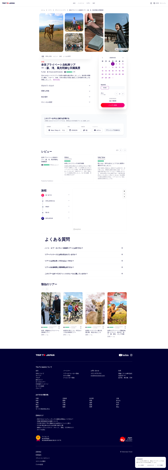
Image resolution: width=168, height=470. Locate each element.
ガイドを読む (41, 430)
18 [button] (119, 71)
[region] (100, 210)
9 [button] (112, 67)
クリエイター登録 (68, 378)
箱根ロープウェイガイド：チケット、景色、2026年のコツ (55, 427)
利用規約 (38, 455)
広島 (64, 403)
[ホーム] (8, 3)
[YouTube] (124, 355)
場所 (94, 3)
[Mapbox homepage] (77, 229)
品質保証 (38, 452)
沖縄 (64, 405)
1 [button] (109, 64)
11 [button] (119, 67)
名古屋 (91, 398)
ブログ (38, 378)
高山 (117, 407)
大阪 (117, 398)
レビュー (55, 56)
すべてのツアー (41, 382)
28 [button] (106, 78)
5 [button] (122, 64)
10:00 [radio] (104, 88)
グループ (38, 388)
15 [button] (109, 71)
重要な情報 (49, 56)
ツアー (88, 3)
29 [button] (109, 78)
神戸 (117, 405)
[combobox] (97, 130)
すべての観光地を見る (43, 409)
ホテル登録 (66, 375)
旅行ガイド (39, 380)
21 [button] (106, 74)
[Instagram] (131, 355)
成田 (90, 403)
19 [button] (123, 71)
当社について (40, 373)
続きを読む (56, 80)
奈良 (42, 62)
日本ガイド (40, 415)
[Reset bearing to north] (124, 196)
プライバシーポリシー (43, 458)
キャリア (38, 375)
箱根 (64, 407)
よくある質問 (67, 56)
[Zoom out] (124, 194)
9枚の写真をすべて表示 (121, 49)
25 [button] (119, 74)
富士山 (118, 400)
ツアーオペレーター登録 (71, 373)
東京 (37, 405)
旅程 (74, 3)
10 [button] (116, 67)
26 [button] (123, 74)
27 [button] (102, 78)
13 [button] (102, 71)
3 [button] (116, 64)
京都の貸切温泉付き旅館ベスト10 (47, 421)
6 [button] (102, 67)
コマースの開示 (41, 461)
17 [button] (116, 71)
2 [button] (112, 64)
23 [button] (113, 74)
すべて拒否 (141, 465)
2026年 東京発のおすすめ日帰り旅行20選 (50, 425)
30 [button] (113, 78)
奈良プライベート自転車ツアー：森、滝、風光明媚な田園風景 (86, 10)
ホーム (43, 10)
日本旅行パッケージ (42, 384)
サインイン (163, 3)
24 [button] (116, 74)
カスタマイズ (150, 465)
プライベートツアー (60, 10)
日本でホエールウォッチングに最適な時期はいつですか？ (55, 419)
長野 (90, 407)
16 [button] (112, 71)
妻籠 (64, 400)
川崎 (37, 403)
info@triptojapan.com (98, 375)
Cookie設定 (39, 464)
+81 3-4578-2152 (96, 373)
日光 (117, 403)
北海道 (65, 398)
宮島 (90, 400)
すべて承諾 (160, 465)
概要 (43, 56)
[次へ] (123, 57)
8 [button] (109, 67)
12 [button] (123, 67)
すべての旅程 (40, 386)
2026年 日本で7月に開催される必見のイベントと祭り (54, 423)
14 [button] (106, 71)
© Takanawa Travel (126, 452)
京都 (37, 398)
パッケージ (81, 3)
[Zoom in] (124, 191)
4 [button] (119, 64)
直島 (90, 405)
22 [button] (109, 74)
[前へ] (102, 57)
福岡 (37, 407)
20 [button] (102, 74)
